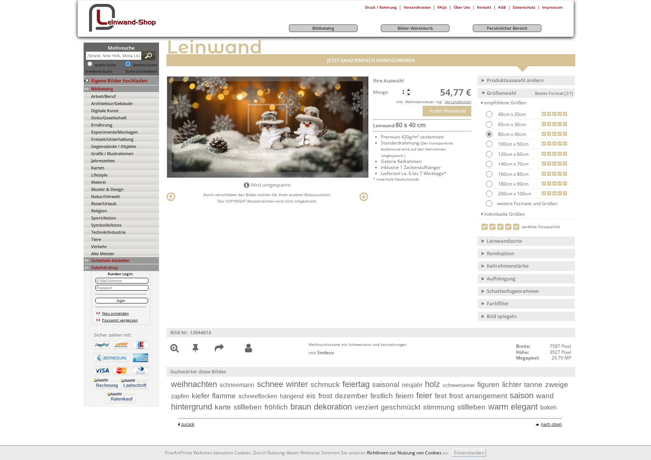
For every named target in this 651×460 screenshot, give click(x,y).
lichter (511, 384)
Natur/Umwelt (105, 196)
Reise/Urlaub (103, 203)
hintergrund (191, 406)
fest (440, 396)
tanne (533, 384)
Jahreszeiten (103, 160)
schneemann (237, 385)
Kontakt (484, 7)
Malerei (98, 182)
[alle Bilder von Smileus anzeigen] (248, 348)
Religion (99, 210)
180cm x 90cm (513, 184)
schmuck (325, 384)
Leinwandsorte (504, 241)
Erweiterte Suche (99, 71)
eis (311, 396)
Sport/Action (103, 218)
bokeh (548, 407)
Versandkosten (417, 7)
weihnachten (194, 384)
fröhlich (276, 407)
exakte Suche (105, 65)
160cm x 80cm (513, 174)
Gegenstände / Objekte (113, 146)
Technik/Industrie (108, 232)
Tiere (96, 239)
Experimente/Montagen (114, 132)
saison (521, 395)
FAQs (442, 7)
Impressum (552, 7)
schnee (270, 384)
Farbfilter (498, 303)
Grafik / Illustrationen (112, 153)
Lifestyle (99, 175)
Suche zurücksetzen (141, 71)
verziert (366, 407)
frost (325, 396)
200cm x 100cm (514, 193)
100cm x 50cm (513, 144)
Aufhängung (501, 278)
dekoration (333, 406)
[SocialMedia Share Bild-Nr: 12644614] (219, 349)
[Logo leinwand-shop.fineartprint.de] (136, 31)
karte (223, 407)
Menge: (381, 92)
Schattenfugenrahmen (513, 291)
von (321, 352)
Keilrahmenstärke (508, 265)
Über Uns (462, 7)
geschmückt (400, 407)
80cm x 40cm (511, 134)
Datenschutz (524, 7)
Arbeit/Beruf (103, 96)
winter (297, 384)
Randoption (500, 253)
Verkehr (99, 246)
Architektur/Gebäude (112, 103)
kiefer (200, 396)
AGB (502, 7)
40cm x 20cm (511, 114)
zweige (556, 384)
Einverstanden (469, 452)
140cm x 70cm (513, 164)
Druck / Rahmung (381, 7)
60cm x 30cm (511, 124)
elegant (524, 406)
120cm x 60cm (513, 154)
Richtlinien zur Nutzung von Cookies (404, 452)
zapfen (180, 396)
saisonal (385, 384)
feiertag (356, 384)
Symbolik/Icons (106, 225)
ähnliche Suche (145, 65)
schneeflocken (257, 396)
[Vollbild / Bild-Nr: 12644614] (174, 349)
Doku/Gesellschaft (109, 117)
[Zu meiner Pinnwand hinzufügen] (195, 349)
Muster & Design (107, 189)
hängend (292, 396)
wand (545, 396)
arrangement (486, 396)
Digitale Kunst (104, 110)
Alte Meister (103, 253)
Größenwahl (530, 93)
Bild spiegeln (502, 316)
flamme (224, 396)
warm (498, 406)
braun (300, 406)
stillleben (248, 407)
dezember (351, 396)
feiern (405, 396)
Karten (97, 168)
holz (432, 384)
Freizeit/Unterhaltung (112, 139)
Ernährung (101, 125)
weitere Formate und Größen (527, 203)
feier (424, 395)
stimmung (439, 407)
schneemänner (459, 385)
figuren (488, 384)
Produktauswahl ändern (515, 80)
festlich (381, 396)
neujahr (412, 385)
